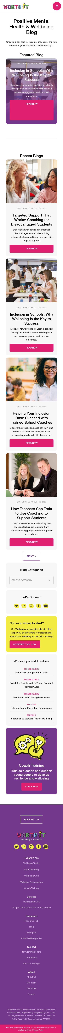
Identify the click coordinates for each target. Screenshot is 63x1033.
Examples (31, 932)
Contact (31, 994)
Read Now (32, 104)
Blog (31, 926)
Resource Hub (31, 921)
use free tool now (24, 644)
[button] (57, 6)
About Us (31, 977)
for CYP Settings (31, 963)
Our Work (31, 988)
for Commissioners (31, 952)
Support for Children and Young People (31, 907)
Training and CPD (31, 901)
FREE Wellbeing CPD (31, 938)
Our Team (31, 982)
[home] (15, 6)
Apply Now (31, 786)
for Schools (31, 957)
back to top (31, 819)
